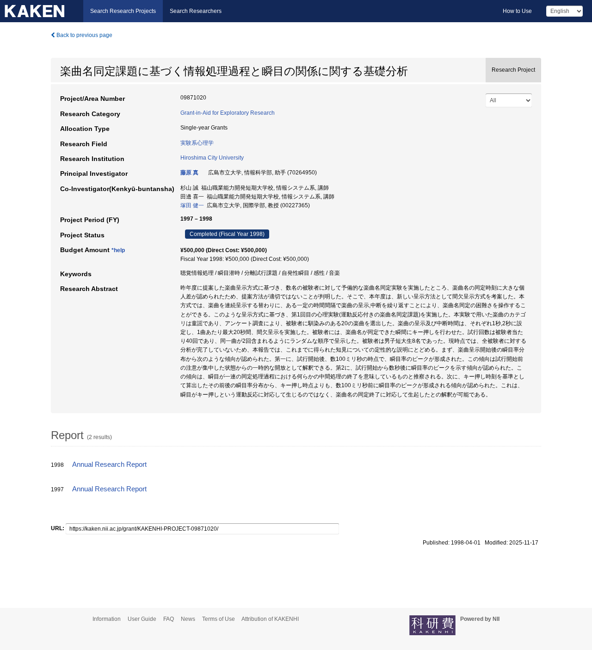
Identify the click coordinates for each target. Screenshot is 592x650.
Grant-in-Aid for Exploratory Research (227, 113)
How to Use (517, 11)
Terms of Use (218, 619)
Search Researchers (196, 11)
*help (118, 250)
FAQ (168, 619)
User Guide (142, 619)
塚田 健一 (192, 205)
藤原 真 (189, 172)
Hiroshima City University (212, 158)
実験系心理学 (197, 143)
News (188, 619)
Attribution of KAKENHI (270, 619)
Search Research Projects (123, 11)
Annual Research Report (109, 464)
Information (106, 619)
